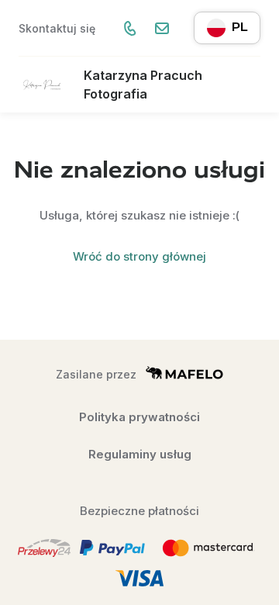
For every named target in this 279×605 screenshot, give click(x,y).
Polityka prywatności (139, 417)
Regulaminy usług (139, 454)
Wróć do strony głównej (139, 256)
